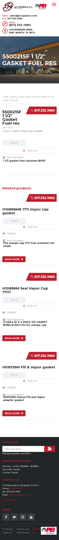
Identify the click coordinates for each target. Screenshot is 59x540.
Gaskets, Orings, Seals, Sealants (25, 97)
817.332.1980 (44, 110)
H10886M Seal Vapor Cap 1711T (25, 290)
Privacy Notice (9, 500)
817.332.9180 (14, 18)
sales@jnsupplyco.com (23, 15)
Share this (32, 150)
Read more (12, 259)
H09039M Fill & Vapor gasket (28, 367)
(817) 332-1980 (20, 25)
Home (5, 97)
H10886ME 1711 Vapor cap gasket (25, 211)
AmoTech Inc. (36, 531)
